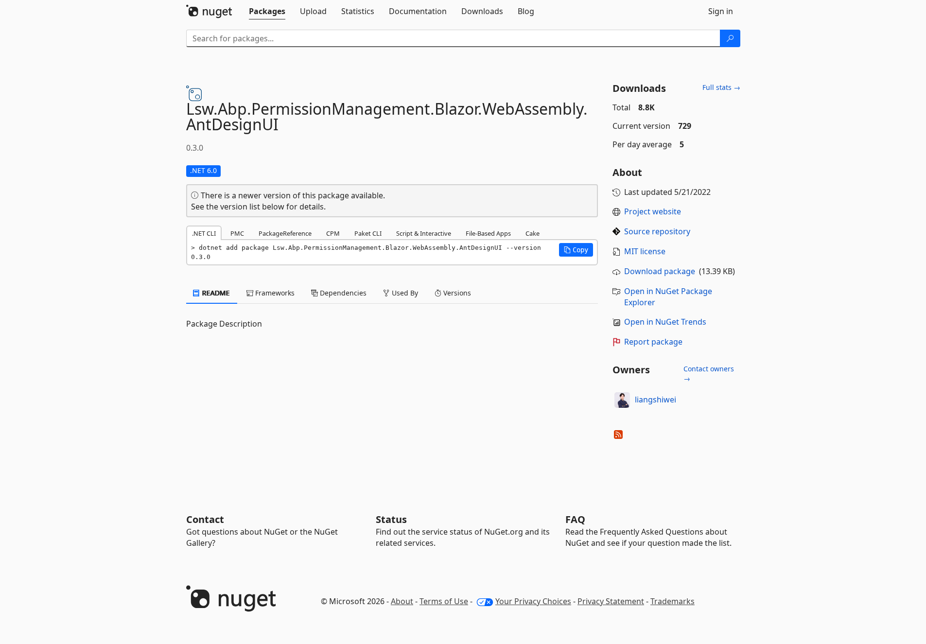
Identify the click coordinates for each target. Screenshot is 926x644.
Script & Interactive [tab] (423, 233)
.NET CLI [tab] (204, 233)
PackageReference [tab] (285, 233)
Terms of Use (443, 601)
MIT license (644, 251)
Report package (653, 341)
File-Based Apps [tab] (488, 233)
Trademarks (672, 601)
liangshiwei (655, 399)
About (402, 601)
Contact (205, 519)
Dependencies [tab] (342, 292)
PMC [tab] (237, 233)
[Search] (730, 38)
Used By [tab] (404, 292)
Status (391, 519)
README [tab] (215, 292)
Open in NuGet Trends (665, 321)
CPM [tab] (333, 233)
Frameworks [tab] (274, 292)
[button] (576, 250)
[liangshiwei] (622, 400)
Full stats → (721, 87)
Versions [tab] (456, 292)
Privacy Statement (610, 601)
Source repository (657, 231)
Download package (659, 271)
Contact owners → (708, 373)
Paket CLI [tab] (368, 233)
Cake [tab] (532, 233)
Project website (652, 211)
